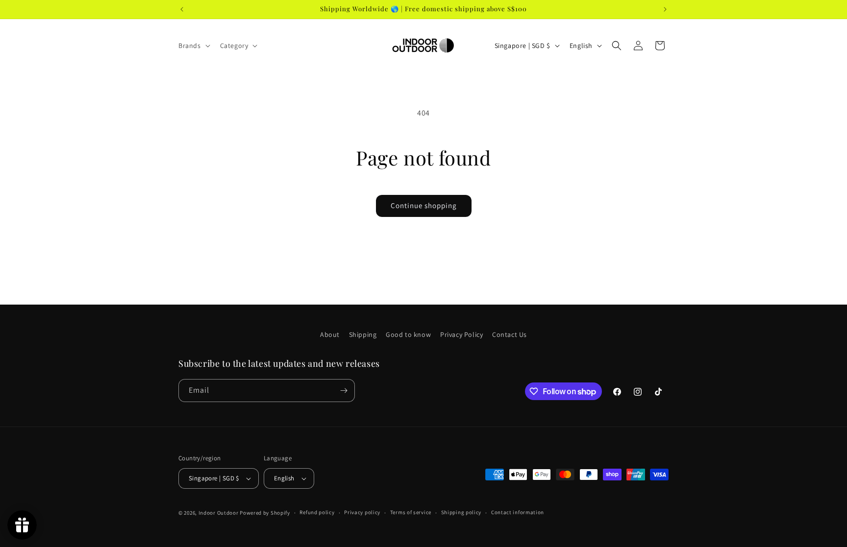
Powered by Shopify (265, 512)
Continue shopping (424, 205)
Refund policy (316, 512)
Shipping (363, 334)
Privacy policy (362, 512)
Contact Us (509, 334)
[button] (193, 45)
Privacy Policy (461, 334)
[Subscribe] (343, 390)
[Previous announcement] (182, 9)
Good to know (408, 334)
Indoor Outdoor (219, 512)
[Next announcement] (665, 9)
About (330, 334)
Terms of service (410, 512)
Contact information (517, 512)
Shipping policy (461, 512)
